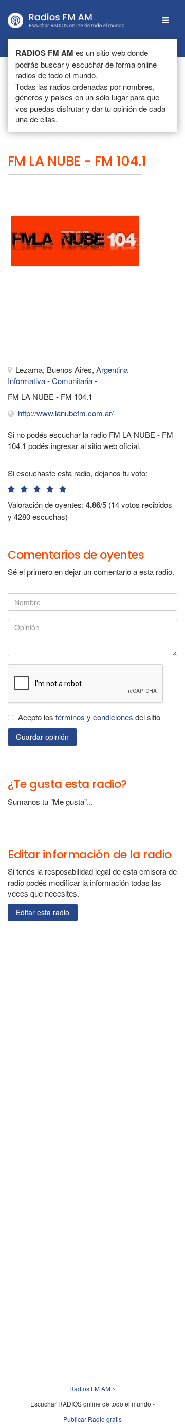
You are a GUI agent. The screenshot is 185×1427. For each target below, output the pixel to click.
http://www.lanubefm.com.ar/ (66, 413)
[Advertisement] (59, 339)
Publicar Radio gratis (92, 1419)
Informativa (26, 380)
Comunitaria (72, 380)
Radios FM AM (89, 1388)
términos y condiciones (94, 717)
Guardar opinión (42, 737)
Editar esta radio (42, 912)
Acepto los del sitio (89, 717)
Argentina (112, 369)
